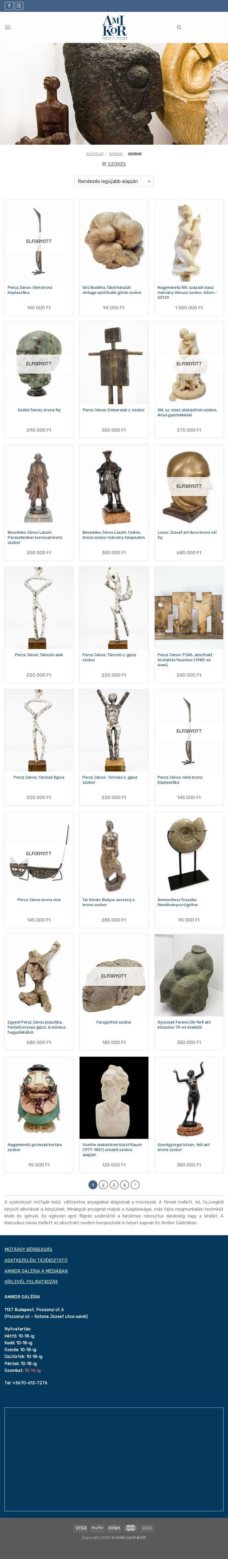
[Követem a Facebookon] (9, 6)
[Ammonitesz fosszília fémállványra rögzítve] (189, 853)
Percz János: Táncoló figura (39, 777)
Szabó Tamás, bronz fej (39, 410)
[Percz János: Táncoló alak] (39, 608)
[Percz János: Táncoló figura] (39, 730)
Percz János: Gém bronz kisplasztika (30, 290)
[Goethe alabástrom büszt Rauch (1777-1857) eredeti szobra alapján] (114, 1098)
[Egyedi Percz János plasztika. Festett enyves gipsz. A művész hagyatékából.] (39, 975)
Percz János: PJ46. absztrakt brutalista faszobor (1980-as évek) (185, 660)
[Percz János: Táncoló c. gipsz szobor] (114, 608)
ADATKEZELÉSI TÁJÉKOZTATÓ (35, 1260)
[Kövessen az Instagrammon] (19, 6)
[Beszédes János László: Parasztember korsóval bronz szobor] (39, 485)
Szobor (116, 154)
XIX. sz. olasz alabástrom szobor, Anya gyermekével (187, 412)
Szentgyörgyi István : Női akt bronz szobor (184, 1147)
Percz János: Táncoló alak (39, 655)
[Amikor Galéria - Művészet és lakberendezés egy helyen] (114, 27)
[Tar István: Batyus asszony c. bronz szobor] (114, 853)
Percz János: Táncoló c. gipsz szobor (109, 657)
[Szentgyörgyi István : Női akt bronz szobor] (189, 1098)
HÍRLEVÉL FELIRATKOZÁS (31, 1281)
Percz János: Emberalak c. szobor (114, 410)
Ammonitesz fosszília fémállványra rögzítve (178, 902)
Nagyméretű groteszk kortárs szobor (35, 1147)
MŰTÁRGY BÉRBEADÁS (28, 1249)
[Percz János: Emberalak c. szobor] (114, 363)
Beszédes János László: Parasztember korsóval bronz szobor (35, 537)
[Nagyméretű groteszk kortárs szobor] (39, 1098)
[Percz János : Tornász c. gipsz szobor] (114, 730)
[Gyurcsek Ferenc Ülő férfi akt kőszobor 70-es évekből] (189, 975)
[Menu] (7, 27)
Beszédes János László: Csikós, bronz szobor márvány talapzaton (114, 535)
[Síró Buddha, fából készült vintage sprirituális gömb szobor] (114, 241)
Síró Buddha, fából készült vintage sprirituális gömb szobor (112, 290)
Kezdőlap (95, 154)
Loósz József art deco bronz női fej (187, 535)
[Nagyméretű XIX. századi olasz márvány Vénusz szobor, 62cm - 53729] (189, 241)
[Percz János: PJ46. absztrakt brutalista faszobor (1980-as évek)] (189, 608)
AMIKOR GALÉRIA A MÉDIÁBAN (36, 1271)
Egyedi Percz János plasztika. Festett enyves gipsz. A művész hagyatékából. (37, 1027)
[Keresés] (179, 27)
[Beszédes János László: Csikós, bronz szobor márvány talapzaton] (114, 485)
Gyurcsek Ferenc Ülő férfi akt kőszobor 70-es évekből (184, 1024)
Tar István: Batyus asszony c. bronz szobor (109, 902)
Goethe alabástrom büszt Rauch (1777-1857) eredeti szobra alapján (112, 1149)
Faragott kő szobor (114, 1022)
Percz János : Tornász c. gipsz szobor (110, 780)
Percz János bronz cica (39, 900)
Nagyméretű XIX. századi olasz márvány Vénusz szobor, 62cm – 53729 (187, 292)
